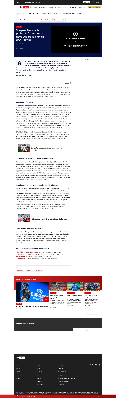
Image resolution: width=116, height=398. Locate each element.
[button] (55, 396)
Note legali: (61, 365)
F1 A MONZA (73, 7)
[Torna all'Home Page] (24, 7)
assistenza (86, 392)
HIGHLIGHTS (52, 7)
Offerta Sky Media (63, 381)
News (30, 13)
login (98, 2)
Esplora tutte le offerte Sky (32, 2)
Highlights (44, 13)
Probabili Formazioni (69, 13)
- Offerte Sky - (21, 258)
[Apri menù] (16, 7)
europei (39, 270)
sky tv (38, 368)
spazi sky (39, 381)
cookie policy (62, 372)
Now (38, 375)
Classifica (36, 13)
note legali (61, 375)
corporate (61, 384)
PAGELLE (59, 7)
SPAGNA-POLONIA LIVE (24, 76)
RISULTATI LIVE (43, 7)
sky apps (39, 372)
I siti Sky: (18, 365)
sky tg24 (18, 372)
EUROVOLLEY (82, 7)
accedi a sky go (93, 364)
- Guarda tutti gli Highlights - (25, 256)
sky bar (39, 378)
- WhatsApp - (20, 254)
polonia (29, 270)
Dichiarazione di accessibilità (66, 378)
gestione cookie (63, 368)
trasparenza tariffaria (79, 392)
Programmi (40, 384)
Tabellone (79, 13)
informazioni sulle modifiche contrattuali (62, 392)
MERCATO (66, 7)
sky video (18, 375)
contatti (92, 392)
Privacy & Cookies (49, 392)
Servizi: (38, 365)
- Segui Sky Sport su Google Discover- (28, 252)
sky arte (18, 378)
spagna (20, 270)
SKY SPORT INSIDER (94, 7)
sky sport (18, 368)
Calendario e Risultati (54, 13)
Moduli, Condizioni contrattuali (37, 392)
